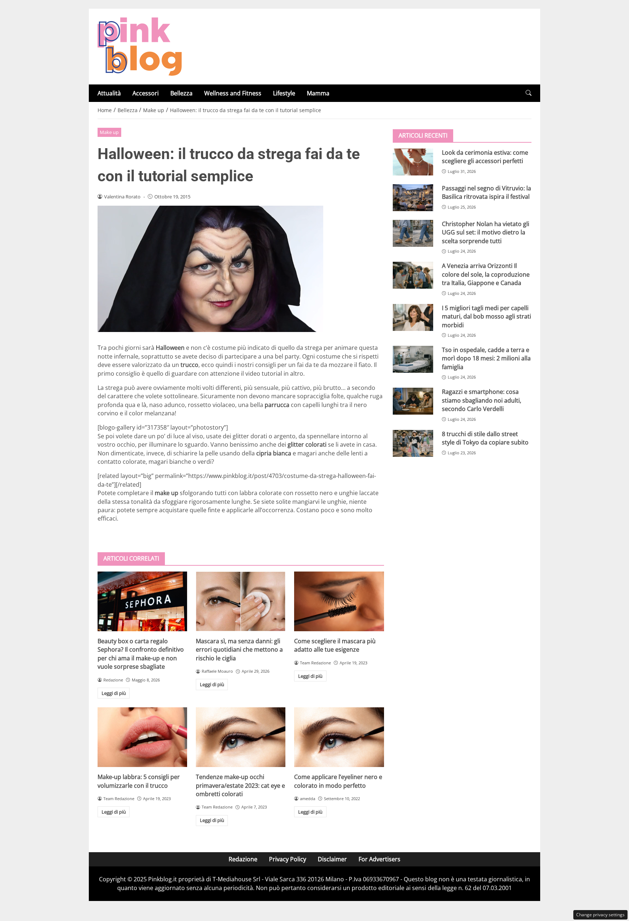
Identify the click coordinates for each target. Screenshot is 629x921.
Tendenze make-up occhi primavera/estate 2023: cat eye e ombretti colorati (240, 785)
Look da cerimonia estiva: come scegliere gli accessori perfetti (485, 157)
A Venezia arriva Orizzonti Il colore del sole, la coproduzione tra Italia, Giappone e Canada (486, 274)
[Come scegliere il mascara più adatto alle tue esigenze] (339, 601)
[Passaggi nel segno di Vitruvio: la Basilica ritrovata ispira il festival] (413, 197)
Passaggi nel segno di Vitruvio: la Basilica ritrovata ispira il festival (486, 192)
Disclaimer (332, 859)
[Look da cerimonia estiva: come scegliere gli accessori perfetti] (413, 162)
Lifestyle (284, 93)
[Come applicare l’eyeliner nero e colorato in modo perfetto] (339, 737)
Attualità (109, 93)
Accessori (145, 93)
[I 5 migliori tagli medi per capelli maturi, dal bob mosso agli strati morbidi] (413, 317)
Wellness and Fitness (232, 93)
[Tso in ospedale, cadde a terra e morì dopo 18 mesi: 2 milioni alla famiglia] (413, 359)
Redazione (243, 859)
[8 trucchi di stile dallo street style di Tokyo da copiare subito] (413, 443)
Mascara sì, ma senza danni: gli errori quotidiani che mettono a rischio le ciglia (239, 649)
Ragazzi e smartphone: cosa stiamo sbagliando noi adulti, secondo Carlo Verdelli (481, 400)
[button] (528, 93)
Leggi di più (114, 693)
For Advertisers (379, 859)
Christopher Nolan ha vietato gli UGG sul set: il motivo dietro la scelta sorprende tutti (485, 232)
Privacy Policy (287, 859)
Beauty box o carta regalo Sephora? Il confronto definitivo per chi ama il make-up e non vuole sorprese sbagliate (141, 654)
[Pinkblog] (140, 46)
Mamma (318, 93)
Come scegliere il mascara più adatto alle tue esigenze (335, 645)
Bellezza (181, 93)
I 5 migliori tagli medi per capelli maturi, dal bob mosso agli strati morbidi (486, 316)
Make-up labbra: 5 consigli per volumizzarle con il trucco (139, 781)
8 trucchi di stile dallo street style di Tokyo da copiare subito (485, 438)
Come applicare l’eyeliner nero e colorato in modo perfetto (338, 781)
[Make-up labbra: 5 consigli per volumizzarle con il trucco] (142, 737)
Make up (109, 132)
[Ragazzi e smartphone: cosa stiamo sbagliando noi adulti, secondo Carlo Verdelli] (413, 401)
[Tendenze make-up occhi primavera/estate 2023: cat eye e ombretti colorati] (240, 737)
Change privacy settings (600, 915)
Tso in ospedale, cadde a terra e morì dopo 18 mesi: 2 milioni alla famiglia (486, 358)
